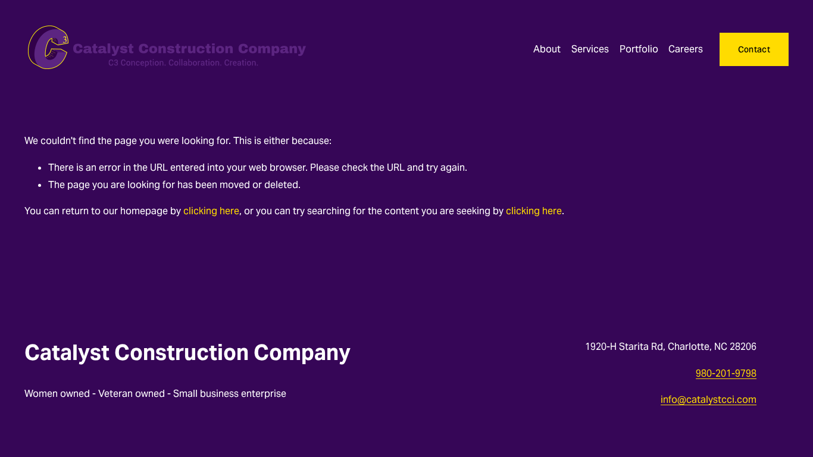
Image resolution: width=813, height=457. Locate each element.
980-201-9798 (726, 373)
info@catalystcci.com (708, 399)
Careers (685, 49)
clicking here (211, 211)
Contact (754, 49)
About (547, 49)
